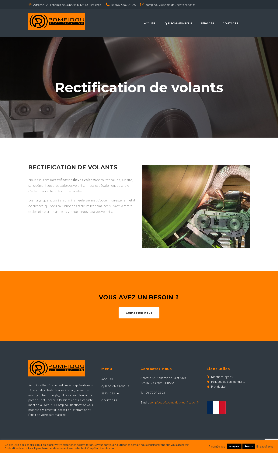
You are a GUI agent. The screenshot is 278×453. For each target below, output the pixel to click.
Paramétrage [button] (217, 446)
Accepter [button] (234, 446)
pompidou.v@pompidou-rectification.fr (170, 4)
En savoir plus (264, 446)
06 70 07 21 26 (126, 4)
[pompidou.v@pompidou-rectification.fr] (142, 4)
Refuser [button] (249, 446)
